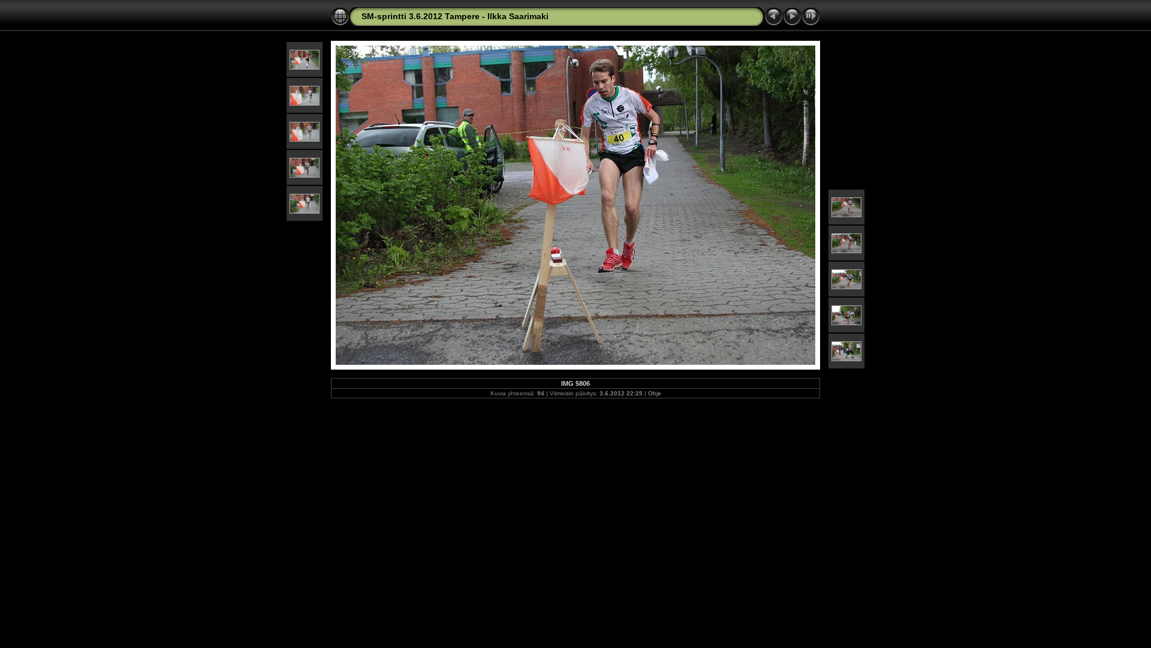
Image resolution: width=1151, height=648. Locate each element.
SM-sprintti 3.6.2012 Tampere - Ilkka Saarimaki (455, 16)
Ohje (654, 393)
